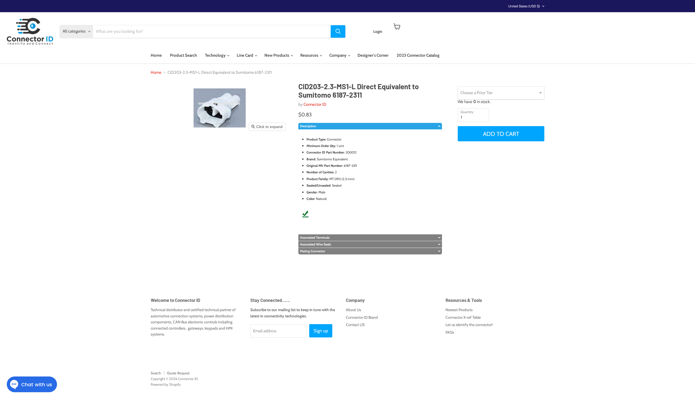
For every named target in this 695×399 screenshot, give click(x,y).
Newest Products (459, 309)
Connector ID (315, 104)
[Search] (338, 31)
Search (156, 373)
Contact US (355, 324)
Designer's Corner (373, 55)
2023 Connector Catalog (418, 55)
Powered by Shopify (166, 384)
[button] (370, 126)
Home (156, 55)
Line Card (245, 55)
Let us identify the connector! (469, 324)
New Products (277, 55)
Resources (309, 55)
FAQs (450, 332)
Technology (215, 55)
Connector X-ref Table (463, 317)
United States (524, 6)
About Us (353, 309)
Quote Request (178, 373)
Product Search (183, 55)
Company (338, 55)
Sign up (321, 330)
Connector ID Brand (362, 317)
